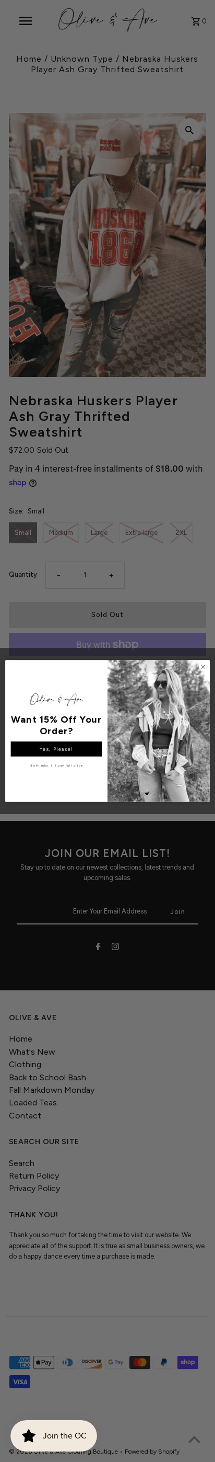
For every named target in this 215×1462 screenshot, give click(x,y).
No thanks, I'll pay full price (56, 766)
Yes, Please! (56, 749)
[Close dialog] (203, 666)
